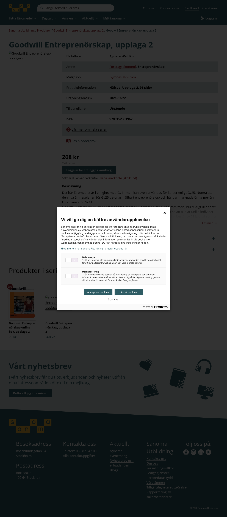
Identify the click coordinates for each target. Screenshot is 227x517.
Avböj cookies (129, 292)
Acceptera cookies (98, 292)
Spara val (113, 299)
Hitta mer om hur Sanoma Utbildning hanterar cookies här (94, 248)
